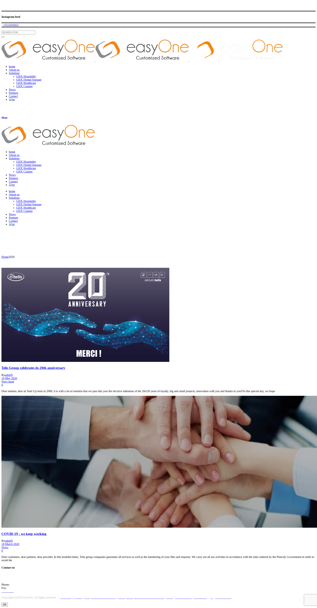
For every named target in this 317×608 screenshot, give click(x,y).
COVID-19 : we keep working (23, 534)
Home (5, 256)
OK (4, 604)
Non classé (7, 381)
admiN (9, 375)
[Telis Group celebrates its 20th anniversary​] (85, 360)
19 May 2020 (9, 378)
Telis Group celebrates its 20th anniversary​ (33, 368)
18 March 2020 (10, 544)
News (4, 547)
